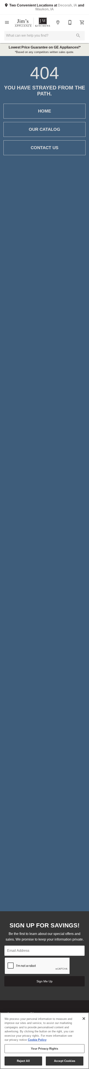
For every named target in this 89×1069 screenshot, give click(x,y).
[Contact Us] (70, 22)
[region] (44, 1041)
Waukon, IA (44, 9)
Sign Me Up (44, 981)
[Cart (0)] (82, 22)
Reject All (23, 1061)
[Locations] (58, 22)
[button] (7, 22)
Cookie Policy (37, 1039)
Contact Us (44, 147)
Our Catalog (44, 129)
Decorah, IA (67, 5)
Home (44, 111)
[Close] (84, 1018)
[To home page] (32, 22)
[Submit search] (78, 35)
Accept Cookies (64, 1061)
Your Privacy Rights (44, 1048)
